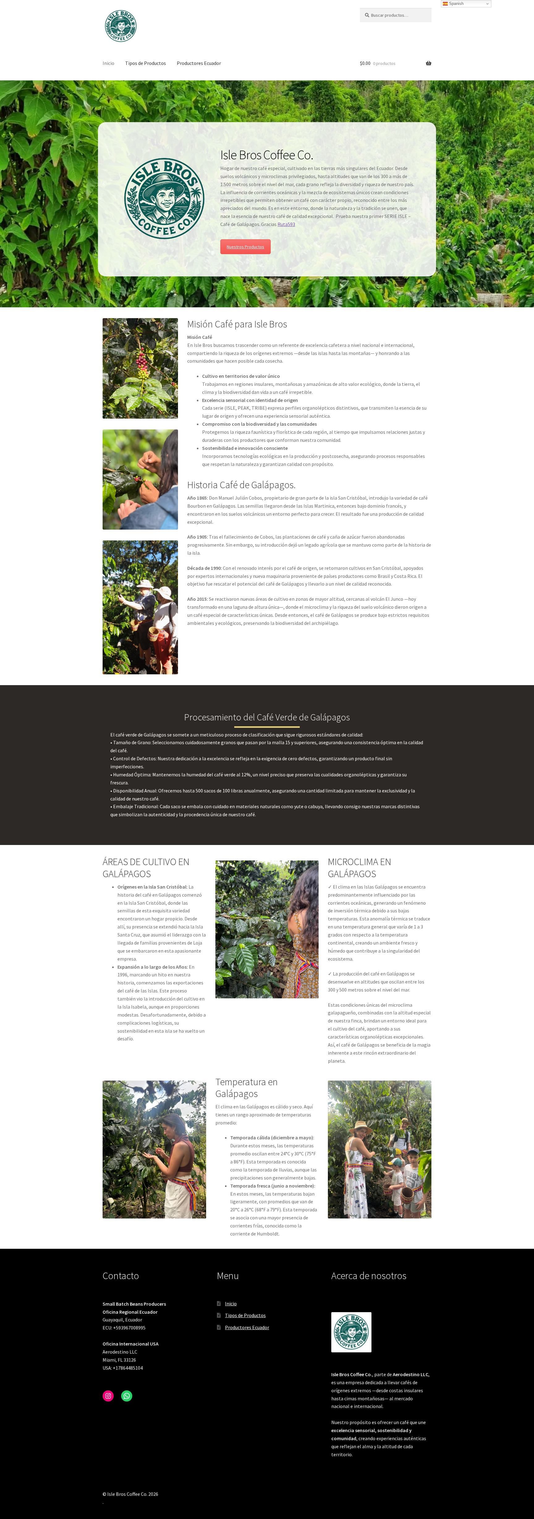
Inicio (108, 63)
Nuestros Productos (245, 247)
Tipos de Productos (145, 63)
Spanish (456, 3)
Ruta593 (286, 224)
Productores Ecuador (199, 63)
